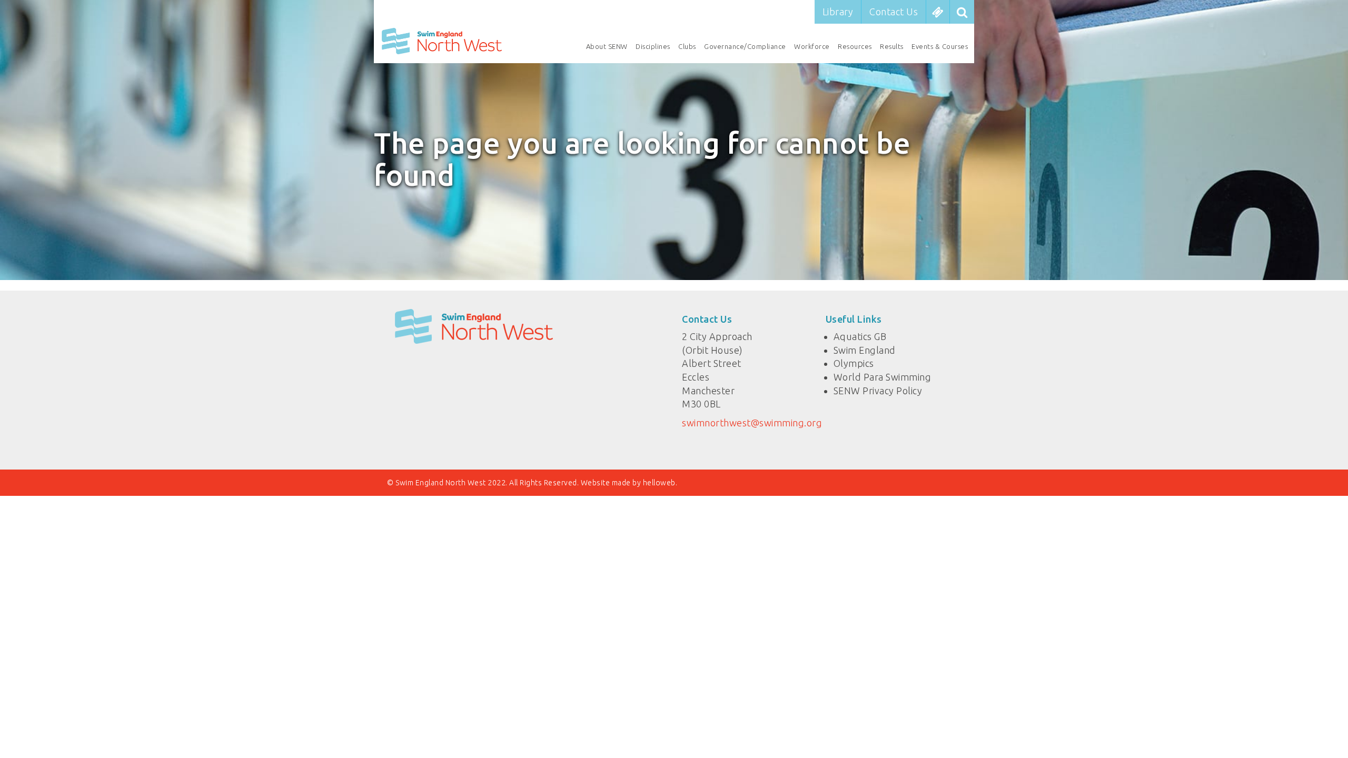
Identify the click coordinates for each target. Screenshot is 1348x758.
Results (892, 46)
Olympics (854, 363)
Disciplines (653, 46)
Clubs (687, 46)
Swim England (865, 350)
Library (838, 11)
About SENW (607, 46)
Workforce (812, 46)
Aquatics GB (860, 336)
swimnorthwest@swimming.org (752, 422)
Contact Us (893, 11)
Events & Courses (939, 46)
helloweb (659, 482)
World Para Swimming (882, 377)
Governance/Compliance (745, 46)
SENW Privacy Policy (878, 390)
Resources (855, 46)
